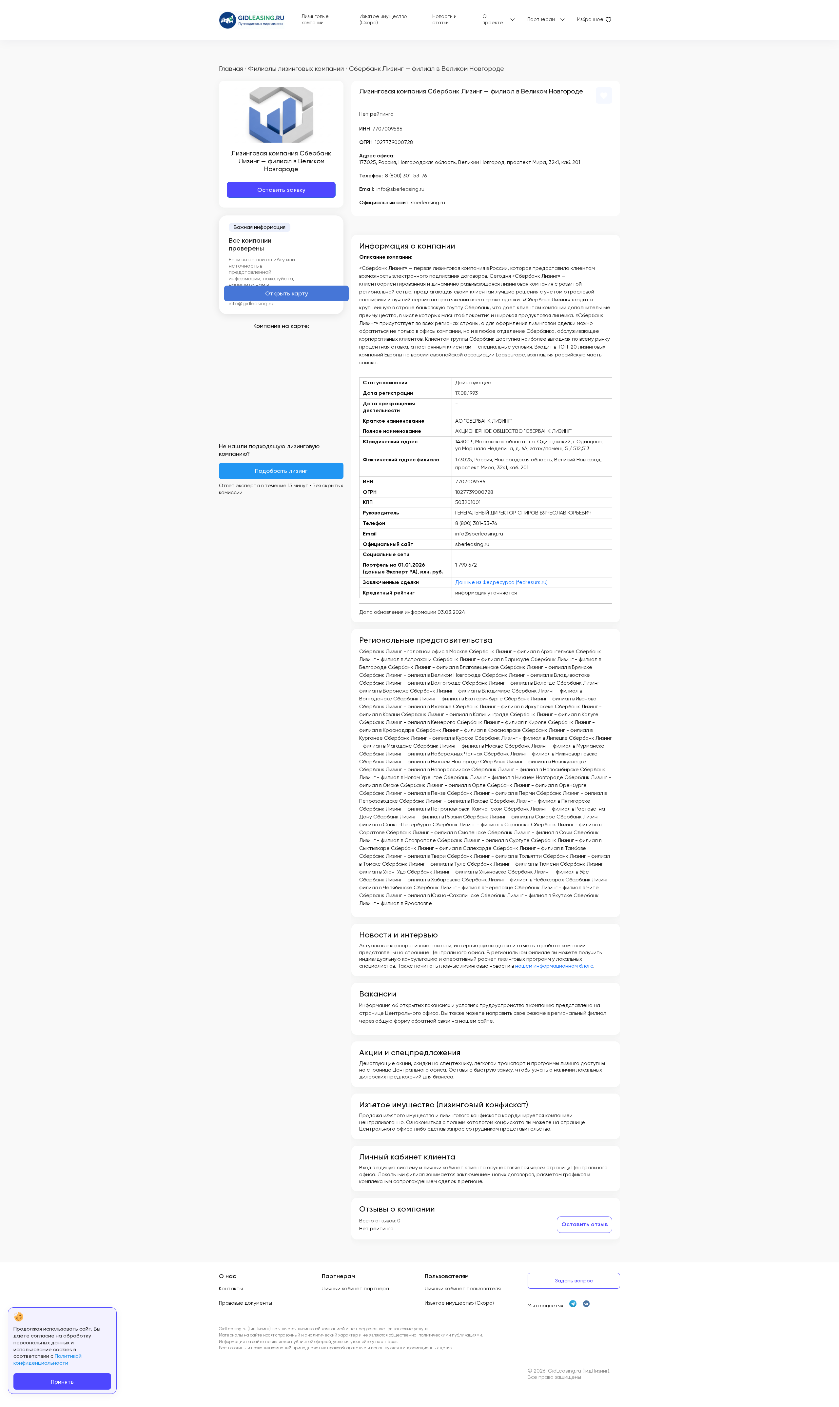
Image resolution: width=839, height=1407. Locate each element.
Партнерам (541, 19)
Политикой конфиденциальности (47, 1359)
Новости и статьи (444, 19)
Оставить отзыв (584, 1224)
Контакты (231, 1288)
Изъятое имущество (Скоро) (383, 19)
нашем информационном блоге (554, 966)
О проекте (492, 19)
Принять (62, 1381)
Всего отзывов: (377, 1220)
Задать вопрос (574, 1280)
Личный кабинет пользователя (463, 1288)
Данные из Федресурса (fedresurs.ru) (501, 582)
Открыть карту (286, 293)
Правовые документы (245, 1303)
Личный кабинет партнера (355, 1288)
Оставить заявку (281, 189)
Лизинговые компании (315, 19)
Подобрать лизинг (281, 470)
